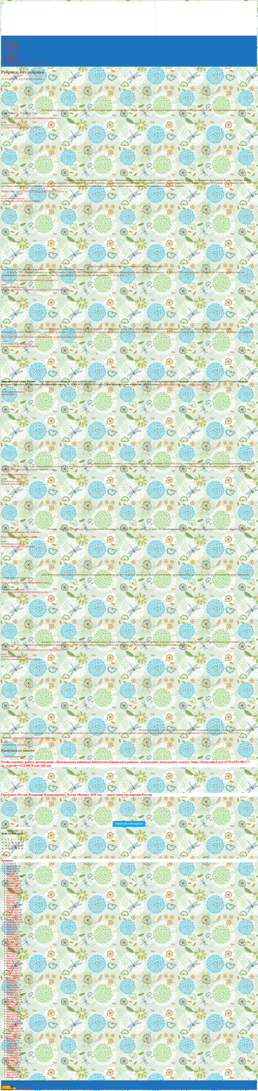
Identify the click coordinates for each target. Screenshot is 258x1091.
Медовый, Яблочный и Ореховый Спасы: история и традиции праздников (35, 289)
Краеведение (12, 46)
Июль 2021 (11, 1007)
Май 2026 (10, 873)
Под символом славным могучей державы (20, 201)
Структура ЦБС (13, 61)
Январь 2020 (12, 1050)
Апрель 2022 (12, 985)
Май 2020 (10, 1040)
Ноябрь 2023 (12, 944)
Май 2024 (10, 929)
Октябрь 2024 (12, 919)
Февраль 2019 (12, 1077)
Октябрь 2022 (12, 973)
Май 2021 (10, 1011)
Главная (10, 39)
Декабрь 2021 (12, 994)
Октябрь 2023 (12, 946)
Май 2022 (10, 982)
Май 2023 (10, 956)
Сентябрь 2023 (13, 948)
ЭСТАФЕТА (12, 44)
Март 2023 (11, 961)
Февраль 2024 (12, 936)
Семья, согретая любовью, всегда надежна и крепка (24, 592)
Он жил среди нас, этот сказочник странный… (22, 79)
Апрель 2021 (12, 1014)
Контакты (10, 58)
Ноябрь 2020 (12, 1026)
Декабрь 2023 (12, 941)
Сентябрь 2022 (13, 975)
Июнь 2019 (11, 1067)
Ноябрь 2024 (12, 917)
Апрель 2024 (12, 931)
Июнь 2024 (11, 927)
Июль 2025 (11, 898)
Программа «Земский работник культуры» (25, 63)
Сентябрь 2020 (13, 1031)
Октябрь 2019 (12, 1057)
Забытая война (8, 394)
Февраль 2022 (12, 990)
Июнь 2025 (11, 900)
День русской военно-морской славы (18, 546)
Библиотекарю (13, 53)
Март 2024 (11, 934)
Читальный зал (13, 49)
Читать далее (31, 118)
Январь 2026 (12, 883)
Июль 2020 (11, 1036)
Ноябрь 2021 (12, 997)
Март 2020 (11, 1045)
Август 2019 (12, 1062)
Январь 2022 (12, 992)
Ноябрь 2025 (12, 888)
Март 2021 (11, 1016)
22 (19, 845)
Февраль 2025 (12, 910)
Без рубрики (22, 344)
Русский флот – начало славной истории (19, 346)
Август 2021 (12, 1004)
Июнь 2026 (11, 871)
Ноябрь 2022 (12, 970)
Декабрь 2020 (12, 1023)
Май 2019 (10, 1070)
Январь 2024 (12, 939)
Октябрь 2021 (12, 999)
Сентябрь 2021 (13, 1002)
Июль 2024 (11, 924)
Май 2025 (10, 902)
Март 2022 (11, 987)
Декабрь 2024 (12, 914)
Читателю (10, 56)
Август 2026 (12, 866)
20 (12, 845)
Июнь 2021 (11, 1009)
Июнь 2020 (11, 1038)
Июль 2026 (11, 868)
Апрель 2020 (12, 1043)
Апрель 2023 (12, 958)
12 (9, 842)
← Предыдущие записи (12, 756)
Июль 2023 (11, 951)
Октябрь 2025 (12, 890)
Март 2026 (11, 878)
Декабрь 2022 (12, 968)
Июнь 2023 (11, 953)
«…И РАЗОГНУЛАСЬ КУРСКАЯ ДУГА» (20, 127)
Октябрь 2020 (12, 1028)
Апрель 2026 (12, 876)
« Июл (4, 854)
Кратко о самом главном (12, 484)
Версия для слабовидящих (129, 823)
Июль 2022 (11, 977)
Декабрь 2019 (12, 1053)
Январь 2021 (12, 1021)
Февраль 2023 (12, 963)
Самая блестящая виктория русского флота (20, 659)
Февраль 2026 (12, 881)
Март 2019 (11, 1074)
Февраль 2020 (12, 1048)
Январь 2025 (12, 912)
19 (9, 845)
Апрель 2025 (12, 905)
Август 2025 (12, 895)
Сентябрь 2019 (13, 1060)
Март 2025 (11, 907)
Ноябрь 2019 (12, 1055)
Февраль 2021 (12, 1019)
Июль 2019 (11, 1065)
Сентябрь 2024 (13, 922)
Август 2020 (12, 1033)
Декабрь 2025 (12, 885)
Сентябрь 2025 (13, 893)
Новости (10, 41)
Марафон (10, 51)
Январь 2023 (12, 965)
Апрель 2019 (12, 1072)
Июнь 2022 (11, 980)
